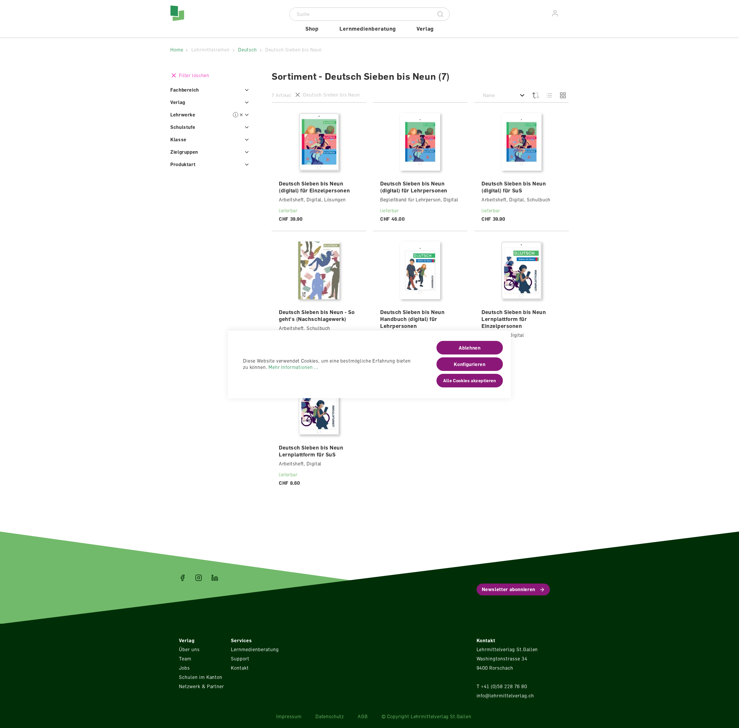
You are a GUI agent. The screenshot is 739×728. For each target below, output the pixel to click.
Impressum (289, 716)
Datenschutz (330, 716)
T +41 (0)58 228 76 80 (502, 686)
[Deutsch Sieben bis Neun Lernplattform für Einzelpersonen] (522, 270)
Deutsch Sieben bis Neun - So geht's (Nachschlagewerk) (316, 315)
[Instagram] (198, 577)
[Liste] (549, 95)
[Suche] (440, 14)
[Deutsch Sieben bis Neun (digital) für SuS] (522, 142)
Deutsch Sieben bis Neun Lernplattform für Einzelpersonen (514, 319)
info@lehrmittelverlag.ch (505, 696)
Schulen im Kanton (200, 677)
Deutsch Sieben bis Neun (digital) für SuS (514, 187)
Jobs (184, 668)
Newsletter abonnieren (508, 589)
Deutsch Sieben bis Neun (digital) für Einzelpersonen (314, 187)
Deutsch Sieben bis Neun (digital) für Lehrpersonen (413, 187)
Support (240, 659)
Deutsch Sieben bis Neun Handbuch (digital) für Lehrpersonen (412, 319)
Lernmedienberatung (255, 649)
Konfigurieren (469, 364)
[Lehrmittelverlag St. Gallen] (195, 18)
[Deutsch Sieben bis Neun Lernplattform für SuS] (319, 406)
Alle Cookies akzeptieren (469, 380)
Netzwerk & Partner (201, 686)
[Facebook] (182, 577)
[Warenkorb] (565, 12)
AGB (363, 716)
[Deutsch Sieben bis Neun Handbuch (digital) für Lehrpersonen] (420, 270)
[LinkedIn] (214, 577)
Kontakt (240, 668)
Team (185, 659)
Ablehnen (469, 348)
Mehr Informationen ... (293, 367)
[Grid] (562, 95)
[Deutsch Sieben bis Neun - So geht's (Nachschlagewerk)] (319, 270)
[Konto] (555, 13)
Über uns (189, 649)
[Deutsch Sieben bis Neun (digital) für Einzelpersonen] (319, 142)
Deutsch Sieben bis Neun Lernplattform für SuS (311, 451)
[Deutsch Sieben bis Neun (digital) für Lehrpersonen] (420, 142)
